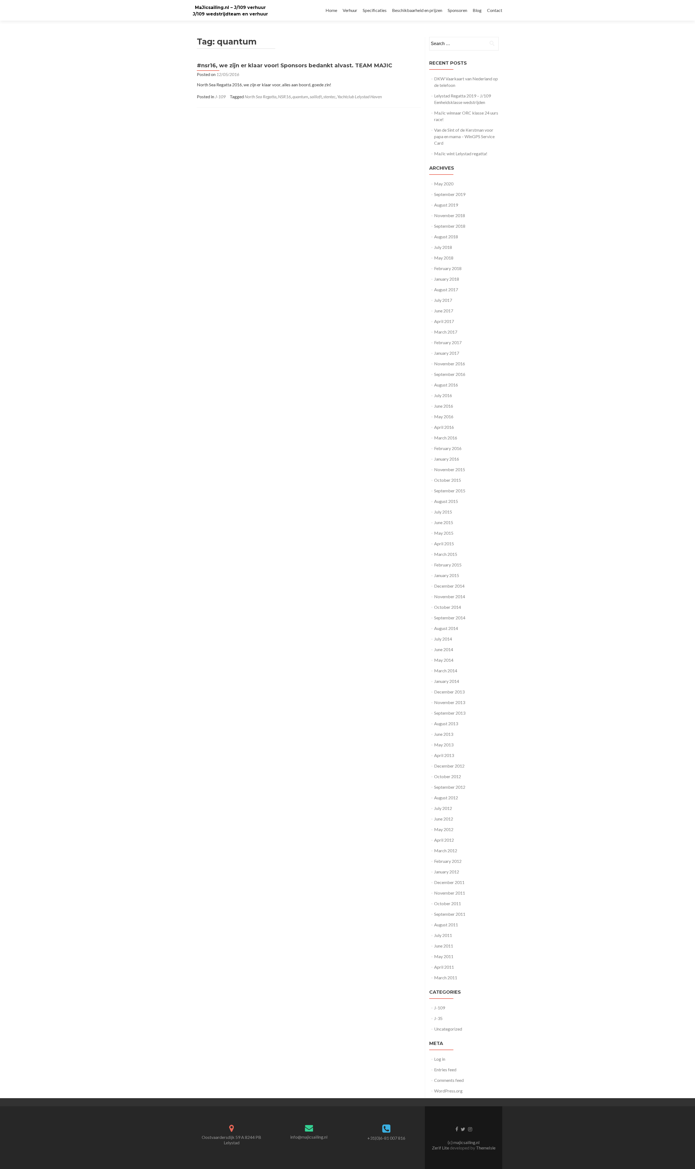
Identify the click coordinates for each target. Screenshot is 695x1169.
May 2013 (443, 744)
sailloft (316, 96)
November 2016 (449, 363)
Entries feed (445, 1069)
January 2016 (446, 458)
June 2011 (443, 945)
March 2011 (445, 977)
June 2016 (443, 405)
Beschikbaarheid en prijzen (417, 10)
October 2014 (447, 607)
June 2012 (443, 818)
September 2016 (449, 374)
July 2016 (443, 395)
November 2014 (449, 596)
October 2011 (447, 903)
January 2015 (446, 575)
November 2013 (449, 702)
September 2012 (449, 787)
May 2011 (443, 956)
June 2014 (443, 649)
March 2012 (445, 850)
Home (331, 10)
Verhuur (350, 10)
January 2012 (446, 871)
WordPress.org (448, 1090)
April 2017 (444, 321)
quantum (300, 96)
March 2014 (445, 670)
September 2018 (449, 226)
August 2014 (446, 628)
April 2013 (444, 755)
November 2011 (449, 892)
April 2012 (444, 839)
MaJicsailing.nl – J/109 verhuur (230, 7)
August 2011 (446, 924)
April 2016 (444, 427)
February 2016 (448, 448)
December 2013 (449, 691)
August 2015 (446, 501)
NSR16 (284, 96)
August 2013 (446, 723)
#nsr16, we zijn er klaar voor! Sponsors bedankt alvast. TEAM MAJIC (294, 65)
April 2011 (444, 967)
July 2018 (443, 247)
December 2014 (449, 585)
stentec (329, 96)
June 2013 (443, 734)
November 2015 (449, 469)
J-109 (220, 96)
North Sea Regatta (260, 96)
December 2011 (449, 882)
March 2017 (445, 331)
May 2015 (443, 533)
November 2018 (449, 215)
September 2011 (449, 914)
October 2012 (447, 776)
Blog (477, 10)
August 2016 (446, 384)
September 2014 (449, 617)
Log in (439, 1059)
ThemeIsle (485, 1147)
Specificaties (375, 10)
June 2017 (443, 310)
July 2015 (443, 511)
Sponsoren (457, 10)
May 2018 (443, 257)
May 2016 (443, 416)
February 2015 (448, 564)
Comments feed (449, 1080)
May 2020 (443, 183)
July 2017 (443, 300)
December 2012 (449, 765)
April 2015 (444, 543)
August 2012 (446, 797)
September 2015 (449, 490)
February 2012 (448, 861)
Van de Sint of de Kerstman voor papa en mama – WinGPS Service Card (464, 136)
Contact (494, 10)
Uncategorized (448, 1028)
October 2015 (447, 480)
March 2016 (445, 437)
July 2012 (443, 808)
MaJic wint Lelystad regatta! (460, 153)
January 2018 (446, 278)
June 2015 (443, 522)
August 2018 (446, 236)
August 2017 (446, 289)
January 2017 (446, 353)
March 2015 (445, 554)
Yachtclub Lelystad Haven (359, 96)
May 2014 (443, 660)
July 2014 (443, 638)
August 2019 (446, 204)
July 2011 (443, 935)
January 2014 (446, 681)
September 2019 (449, 194)
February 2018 (448, 268)
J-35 (438, 1018)
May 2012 (443, 829)
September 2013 (449, 712)
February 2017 (448, 342)
